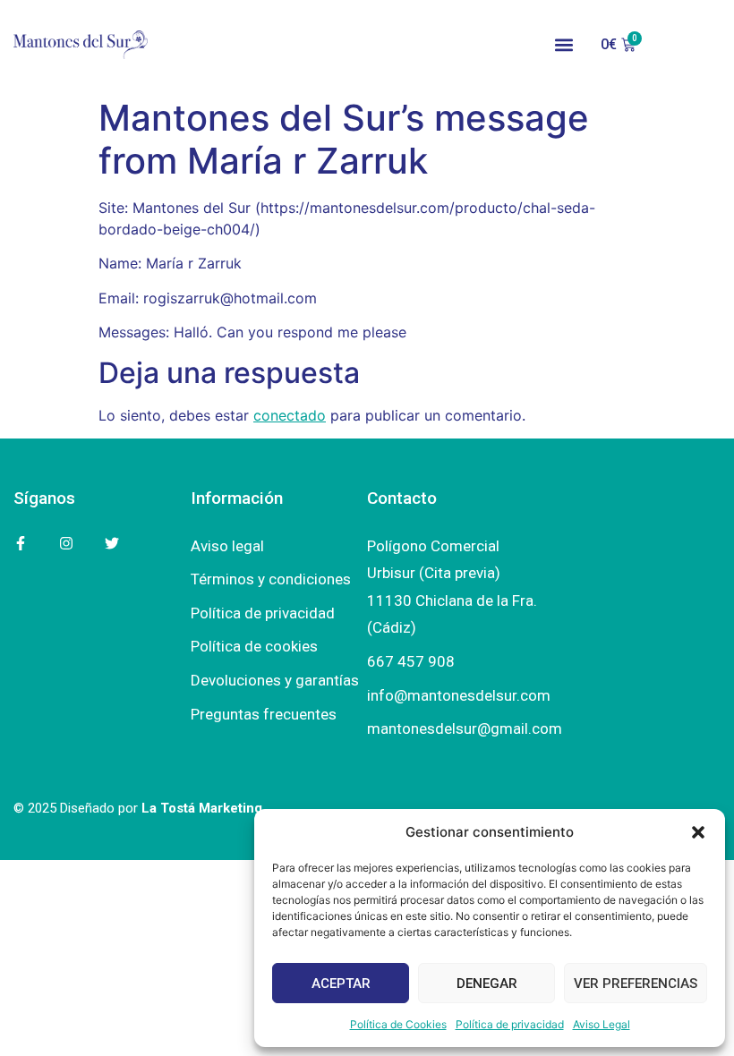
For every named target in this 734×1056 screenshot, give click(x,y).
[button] (698, 832)
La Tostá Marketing (201, 808)
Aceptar (341, 983)
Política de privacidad (510, 1024)
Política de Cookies (398, 1024)
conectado (289, 415)
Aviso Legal (601, 1024)
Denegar (487, 983)
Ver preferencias (635, 983)
